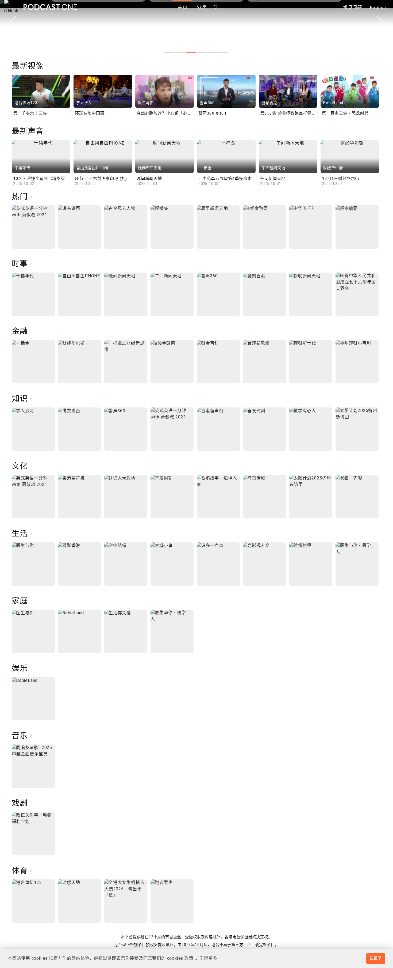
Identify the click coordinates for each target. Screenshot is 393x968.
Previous (12, 24)
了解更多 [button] (208, 958)
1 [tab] (169, 52)
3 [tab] (191, 52)
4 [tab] (202, 52)
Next (381, 24)
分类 (201, 7)
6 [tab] (224, 52)
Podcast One (50, 7)
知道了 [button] (376, 958)
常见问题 (352, 7)
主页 (182, 7)
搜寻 (215, 7)
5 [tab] (213, 52)
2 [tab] (180, 52)
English (378, 7)
